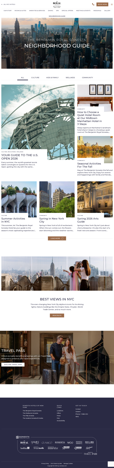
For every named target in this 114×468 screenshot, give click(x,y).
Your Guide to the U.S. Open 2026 (19, 156)
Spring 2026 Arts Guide (88, 220)
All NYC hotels (9, 4)
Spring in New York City (51, 220)
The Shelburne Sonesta (30, 413)
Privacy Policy (45, 463)
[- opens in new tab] (39, 448)
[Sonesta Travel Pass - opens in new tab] (90, 453)
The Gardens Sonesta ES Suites (33, 418)
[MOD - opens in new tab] (70, 442)
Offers (59, 413)
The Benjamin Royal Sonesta (32, 411)
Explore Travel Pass (13, 364)
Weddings (97, 10)
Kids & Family (52, 78)
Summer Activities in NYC (13, 220)
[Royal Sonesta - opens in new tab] (24, 442)
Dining (50, 10)
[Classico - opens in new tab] (47, 442)
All (22, 78)
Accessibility (61, 420)
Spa (57, 10)
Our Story (8, 10)
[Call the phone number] (93, 4)
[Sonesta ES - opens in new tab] (25, 448)
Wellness (70, 78)
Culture (35, 78)
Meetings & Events (83, 10)
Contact (78, 409)
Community (87, 78)
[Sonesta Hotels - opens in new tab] (22, 437)
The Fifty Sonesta (28, 415)
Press (59, 415)
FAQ (58, 418)
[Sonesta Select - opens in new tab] (79, 442)
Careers (78, 411)
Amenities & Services (37, 10)
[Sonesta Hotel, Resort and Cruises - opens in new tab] (60, 443)
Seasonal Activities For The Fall (89, 165)
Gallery (107, 10)
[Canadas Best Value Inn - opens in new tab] (78, 448)
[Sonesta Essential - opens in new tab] (53, 448)
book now (102, 4)
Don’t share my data (56, 463)
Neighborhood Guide (57, 16)
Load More (55, 238)
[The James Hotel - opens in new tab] (35, 442)
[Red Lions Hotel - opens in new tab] (89, 442)
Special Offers (67, 10)
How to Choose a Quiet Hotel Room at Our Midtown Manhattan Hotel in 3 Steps (89, 118)
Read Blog (57, 315)
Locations (60, 411)
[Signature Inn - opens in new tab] (89, 448)
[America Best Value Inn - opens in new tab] (66, 447)
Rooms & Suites (20, 10)
